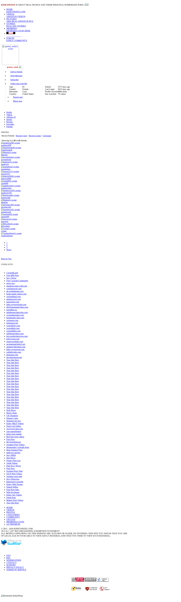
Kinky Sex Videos (14, 495)
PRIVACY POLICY (15, 567)
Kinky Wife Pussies (14, 484)
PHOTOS (10, 512)
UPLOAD (10, 519)
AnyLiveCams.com (14, 429)
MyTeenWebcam (13, 442)
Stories (9, 119)
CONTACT (11, 562)
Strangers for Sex (13, 421)
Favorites (10, 124)
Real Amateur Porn (14, 450)
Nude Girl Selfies (13, 426)
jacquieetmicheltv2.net (15, 344)
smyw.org (10, 283)
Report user (18, 97)
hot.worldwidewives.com (17, 336)
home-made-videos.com (16, 294)
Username (47, 136)
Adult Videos (11, 463)
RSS (8, 558)
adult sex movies (13, 452)
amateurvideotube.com (15, 347)
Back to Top (6, 259)
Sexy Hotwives (12, 479)
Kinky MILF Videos (15, 423)
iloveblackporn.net (14, 357)
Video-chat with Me (18, 84)
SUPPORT (11, 565)
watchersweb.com (13, 289)
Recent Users (21, 136)
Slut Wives (10, 458)
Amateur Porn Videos (15, 445)
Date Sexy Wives (13, 466)
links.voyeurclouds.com (16, 304)
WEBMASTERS (13, 560)
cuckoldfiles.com (13, 331)
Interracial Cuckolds (14, 482)
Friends (9, 127)
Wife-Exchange (12, 492)
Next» (9, 250)
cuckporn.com (12, 320)
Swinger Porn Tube (14, 471)
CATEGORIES (13, 515)
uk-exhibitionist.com (14, 291)
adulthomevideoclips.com (17, 312)
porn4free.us (11, 310)
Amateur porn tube (14, 476)
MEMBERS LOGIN (15, 522)
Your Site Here (12, 360)
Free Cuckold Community (17, 281)
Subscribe (14, 80)
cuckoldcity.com (13, 326)
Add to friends (16, 72)
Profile (9, 112)
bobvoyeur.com (12, 339)
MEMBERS (18, 29)
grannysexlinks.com (14, 341)
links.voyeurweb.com (15, 349)
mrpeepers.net (12, 323)
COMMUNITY (13, 517)
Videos (9, 115)
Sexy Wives (11, 278)
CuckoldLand (12, 273)
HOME (15, 10)
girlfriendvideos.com (15, 333)
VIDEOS (15, 15)
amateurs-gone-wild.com (16, 286)
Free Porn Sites (12, 490)
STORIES (16, 24)
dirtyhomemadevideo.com (17, 307)
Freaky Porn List (13, 460)
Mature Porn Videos (14, 500)
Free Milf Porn (12, 275)
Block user (17, 101)
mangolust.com (12, 302)
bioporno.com (12, 355)
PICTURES (19, 20)
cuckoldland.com (13, 296)
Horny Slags (11, 413)
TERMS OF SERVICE (16, 570)
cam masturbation (13, 431)
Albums (11, 117)
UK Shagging (12, 415)
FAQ (8, 555)
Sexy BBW (11, 455)
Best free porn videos (15, 437)
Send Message (16, 76)
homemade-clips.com (15, 318)
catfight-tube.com (13, 352)
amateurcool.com (13, 299)
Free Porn (10, 439)
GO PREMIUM (13, 524)
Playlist (9, 122)
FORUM (16, 39)
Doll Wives (11, 410)
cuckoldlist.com (12, 328)
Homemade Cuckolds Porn (17, 447)
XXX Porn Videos (14, 474)
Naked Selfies (12, 487)
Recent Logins (35, 136)
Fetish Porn (11, 497)
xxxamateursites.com (15, 315)
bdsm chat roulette (14, 434)
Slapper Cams (12, 418)
